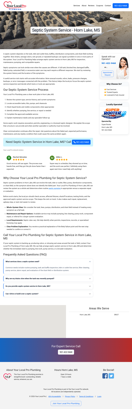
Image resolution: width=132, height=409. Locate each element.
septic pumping (55, 188)
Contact (108, 6)
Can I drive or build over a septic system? (22, 294)
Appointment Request (107, 74)
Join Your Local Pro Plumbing (66, 403)
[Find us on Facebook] (105, 376)
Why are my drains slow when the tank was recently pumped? (30, 278)
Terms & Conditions (86, 396)
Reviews (91, 6)
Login (99, 396)
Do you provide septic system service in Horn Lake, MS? (28, 286)
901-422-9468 (120, 5)
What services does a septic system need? (22, 261)
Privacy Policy (70, 396)
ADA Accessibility (54, 396)
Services (76, 6)
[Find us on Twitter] (112, 376)
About (84, 6)
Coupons (99, 6)
